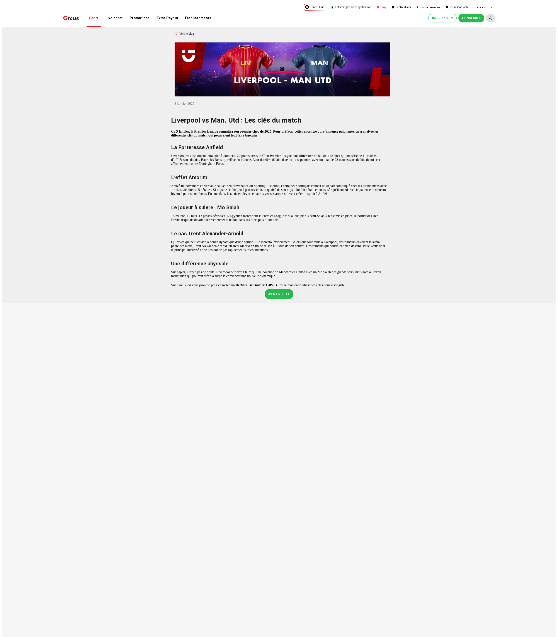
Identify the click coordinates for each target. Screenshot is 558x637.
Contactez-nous (430, 7)
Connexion (471, 18)
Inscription (442, 18)
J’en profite (279, 294)
